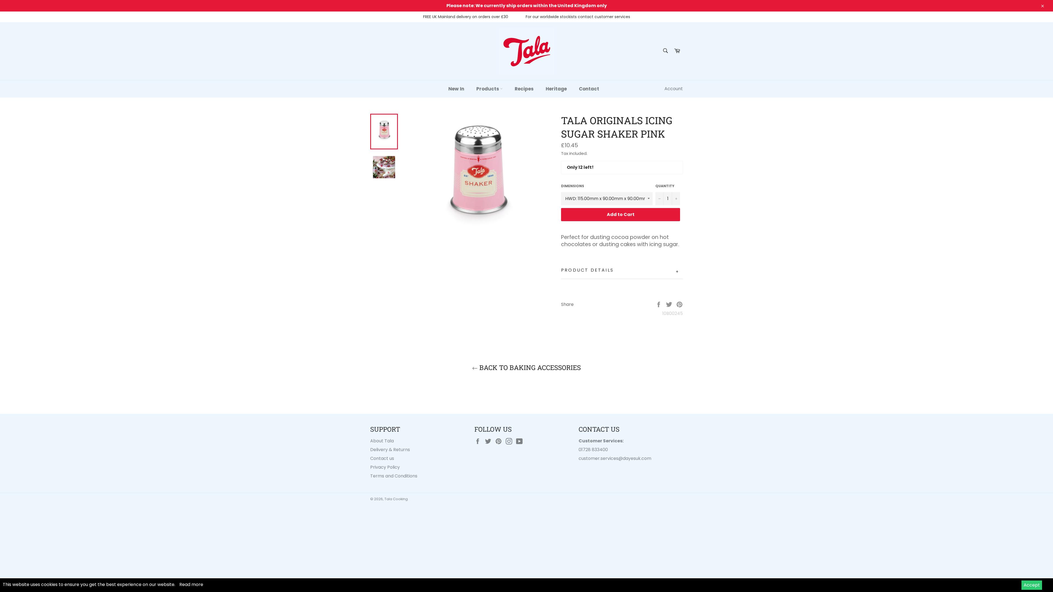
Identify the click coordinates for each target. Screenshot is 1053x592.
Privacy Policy (385, 467)
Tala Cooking (396, 499)
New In (456, 89)
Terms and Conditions (393, 476)
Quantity (664, 186)
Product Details (620, 271)
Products (488, 89)
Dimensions (572, 186)
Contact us (382, 458)
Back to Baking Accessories (529, 367)
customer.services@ (601, 458)
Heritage (556, 89)
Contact (589, 89)
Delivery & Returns (390, 449)
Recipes (524, 89)
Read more (191, 584)
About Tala (382, 441)
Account (673, 89)
